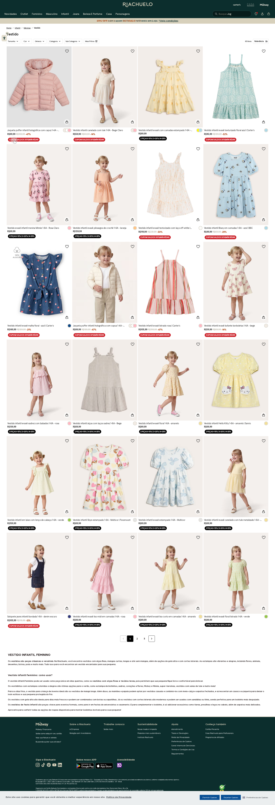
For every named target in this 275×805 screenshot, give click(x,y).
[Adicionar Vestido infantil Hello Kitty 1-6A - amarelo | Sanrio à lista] (264, 344)
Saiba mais (108, 729)
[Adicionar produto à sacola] (67, 122)
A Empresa (74, 729)
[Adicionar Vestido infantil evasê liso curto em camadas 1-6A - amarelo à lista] (198, 537)
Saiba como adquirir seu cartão (49, 733)
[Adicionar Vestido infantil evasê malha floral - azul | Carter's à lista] (67, 246)
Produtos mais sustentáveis (149, 733)
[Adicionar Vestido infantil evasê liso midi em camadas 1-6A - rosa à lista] (133, 537)
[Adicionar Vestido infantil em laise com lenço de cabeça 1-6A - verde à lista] (67, 441)
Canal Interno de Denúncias (183, 745)
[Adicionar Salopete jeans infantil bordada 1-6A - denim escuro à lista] (67, 537)
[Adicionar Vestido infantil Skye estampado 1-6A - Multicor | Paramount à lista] (133, 441)
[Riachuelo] (137, 5)
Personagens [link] (123, 13)
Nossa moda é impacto (147, 729)
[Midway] (264, 5)
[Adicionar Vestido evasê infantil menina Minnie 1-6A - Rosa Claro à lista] (67, 149)
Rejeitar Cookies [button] (231, 797)
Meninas (27, 28)
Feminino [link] (37, 13)
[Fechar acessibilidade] (7, 33)
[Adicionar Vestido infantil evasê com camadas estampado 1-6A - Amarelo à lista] (198, 51)
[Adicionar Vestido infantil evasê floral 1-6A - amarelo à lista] (198, 344)
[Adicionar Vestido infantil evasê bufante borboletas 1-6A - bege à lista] (264, 246)
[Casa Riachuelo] (250, 5)
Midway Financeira (43, 729)
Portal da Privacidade (180, 737)
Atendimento (177, 729)
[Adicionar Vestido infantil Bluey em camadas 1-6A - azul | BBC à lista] (264, 149)
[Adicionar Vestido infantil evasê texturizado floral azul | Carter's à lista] (264, 51)
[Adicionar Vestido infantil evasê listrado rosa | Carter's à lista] (198, 246)
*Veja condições (168, 20)
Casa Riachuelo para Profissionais (219, 733)
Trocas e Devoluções (179, 733)
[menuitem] (10, 14)
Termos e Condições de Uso (182, 749)
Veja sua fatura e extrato (46, 737)
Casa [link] (109, 13)
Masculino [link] (51, 13)
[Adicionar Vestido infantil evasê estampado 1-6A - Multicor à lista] (198, 441)
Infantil (17, 28)
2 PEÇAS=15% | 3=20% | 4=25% (153, 138)
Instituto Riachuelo (145, 737)
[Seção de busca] (231, 14)
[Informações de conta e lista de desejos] (262, 14)
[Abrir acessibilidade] (4, 38)
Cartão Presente (212, 729)
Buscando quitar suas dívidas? (48, 741)
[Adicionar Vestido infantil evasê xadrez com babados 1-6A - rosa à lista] (67, 344)
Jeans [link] (76, 13)
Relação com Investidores (80, 733)
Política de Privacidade (118, 796)
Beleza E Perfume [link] (92, 13)
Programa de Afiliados (214, 737)
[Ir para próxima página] (151, 638)
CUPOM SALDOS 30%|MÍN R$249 (23, 139)
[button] (255, 797)
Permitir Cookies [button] (209, 797)
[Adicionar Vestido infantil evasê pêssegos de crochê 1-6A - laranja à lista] (133, 149)
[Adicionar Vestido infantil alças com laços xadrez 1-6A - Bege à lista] (133, 344)
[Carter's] (237, 5)
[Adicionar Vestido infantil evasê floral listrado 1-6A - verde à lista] (264, 537)
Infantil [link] (65, 13)
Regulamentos (177, 753)
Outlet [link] (24, 13)
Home (8, 28)
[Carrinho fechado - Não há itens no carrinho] (268, 14)
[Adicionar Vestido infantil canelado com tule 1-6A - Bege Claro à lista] (133, 51)
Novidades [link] (10, 13)
